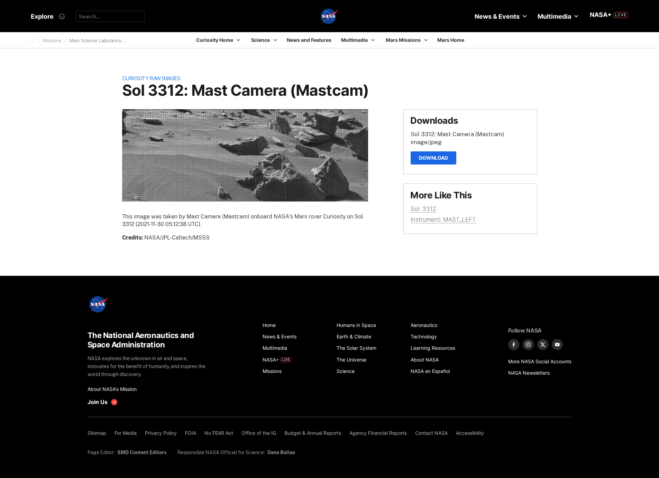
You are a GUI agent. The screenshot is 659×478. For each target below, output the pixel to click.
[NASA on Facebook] (513, 344)
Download (433, 158)
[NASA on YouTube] (557, 344)
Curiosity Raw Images (151, 78)
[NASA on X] (542, 344)
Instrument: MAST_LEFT (443, 219)
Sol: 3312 (423, 208)
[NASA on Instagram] (528, 344)
